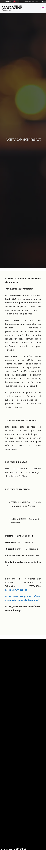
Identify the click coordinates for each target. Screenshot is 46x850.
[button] (43, 8)
